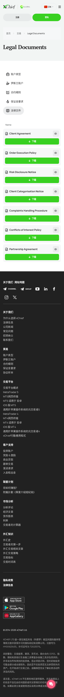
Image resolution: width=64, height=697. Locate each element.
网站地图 (20, 282)
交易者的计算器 (12, 525)
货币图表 (8, 516)
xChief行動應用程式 (14, 435)
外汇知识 (8, 534)
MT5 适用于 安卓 (12, 401)
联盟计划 (8, 481)
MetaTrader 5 (10, 392)
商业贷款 (8, 459)
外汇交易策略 (10, 553)
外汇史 (7, 540)
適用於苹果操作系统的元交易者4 (21, 431)
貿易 (5, 349)
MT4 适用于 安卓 (12, 422)
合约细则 (16, 92)
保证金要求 (17, 101)
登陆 (47, 17)
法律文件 (16, 110)
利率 (5, 520)
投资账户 (8, 451)
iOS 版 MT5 (9, 405)
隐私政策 (8, 580)
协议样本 (8, 372)
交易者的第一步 (12, 544)
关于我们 (8, 282)
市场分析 (8, 501)
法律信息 (8, 322)
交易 (19, 33)
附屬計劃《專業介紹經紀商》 (19, 492)
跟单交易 (8, 464)
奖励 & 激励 (9, 455)
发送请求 (8, 468)
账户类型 (16, 74)
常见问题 (8, 331)
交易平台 (8, 381)
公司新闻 (8, 327)
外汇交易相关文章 (13, 548)
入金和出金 (9, 472)
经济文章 (8, 511)
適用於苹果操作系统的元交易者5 (21, 409)
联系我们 (8, 340)
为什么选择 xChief (13, 318)
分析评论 (8, 507)
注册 (17, 17)
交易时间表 (9, 562)
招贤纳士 (8, 335)
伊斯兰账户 (17, 83)
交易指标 (8, 557)
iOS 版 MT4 (9, 427)
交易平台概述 (10, 387)
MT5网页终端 (10, 396)
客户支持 (8, 444)
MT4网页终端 (10, 418)
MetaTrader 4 (10, 414)
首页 (8, 33)
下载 (34, 141)
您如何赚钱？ (10, 488)
